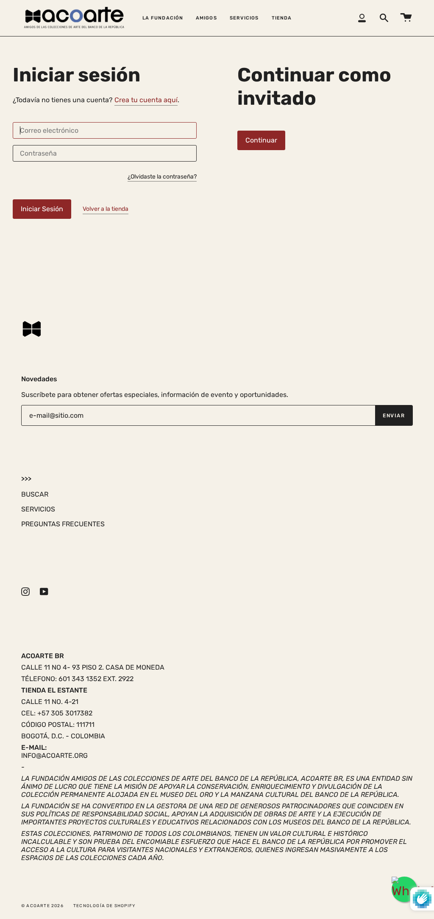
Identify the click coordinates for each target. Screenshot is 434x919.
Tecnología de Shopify (104, 905)
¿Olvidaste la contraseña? (162, 177)
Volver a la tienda (105, 208)
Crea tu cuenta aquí (146, 100)
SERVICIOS (38, 509)
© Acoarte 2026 (42, 905)
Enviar (394, 416)
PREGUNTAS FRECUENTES (63, 524)
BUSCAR (34, 494)
